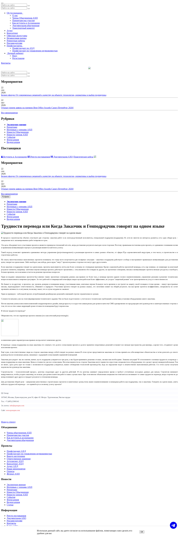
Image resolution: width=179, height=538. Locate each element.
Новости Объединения (18, 132)
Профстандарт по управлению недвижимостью (35, 51)
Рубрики (5, 197)
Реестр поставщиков (40, 157)
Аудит (10, 30)
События (11, 137)
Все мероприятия (9, 113)
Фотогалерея (13, 140)
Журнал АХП (13, 474)
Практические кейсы (83, 157)
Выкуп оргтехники (16, 456)
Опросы (10, 471)
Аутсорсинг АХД (15, 461)
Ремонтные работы (16, 40)
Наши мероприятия (16, 469)
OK (142, 532)
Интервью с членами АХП (19, 129)
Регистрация (18, 58)
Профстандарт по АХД (23, 48)
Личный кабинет (15, 53)
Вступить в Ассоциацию (15, 157)
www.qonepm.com (13, 410)
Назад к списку (8, 422)
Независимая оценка (16, 38)
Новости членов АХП (17, 134)
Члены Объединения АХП (25, 18)
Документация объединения (25, 25)
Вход (14, 56)
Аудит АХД (12, 466)
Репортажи (12, 127)
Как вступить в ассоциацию (20, 438)
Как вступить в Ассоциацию (26, 23)
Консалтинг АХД (15, 464)
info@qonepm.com (17, 406)
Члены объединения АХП (19, 433)
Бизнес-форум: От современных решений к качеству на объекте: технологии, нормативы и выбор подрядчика (53, 95)
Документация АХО (63, 157)
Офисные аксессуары (17, 35)
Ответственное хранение (19, 459)
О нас (15, 15)
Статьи (10, 505)
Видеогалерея (13, 142)
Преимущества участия (23, 20)
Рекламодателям (14, 43)
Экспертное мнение (16, 124)
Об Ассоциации (15, 13)
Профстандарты (15, 45)
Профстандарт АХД (16, 451)
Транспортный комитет (23, 28)
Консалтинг (12, 33)
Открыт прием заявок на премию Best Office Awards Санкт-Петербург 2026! (37, 107)
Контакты (5, 63)
